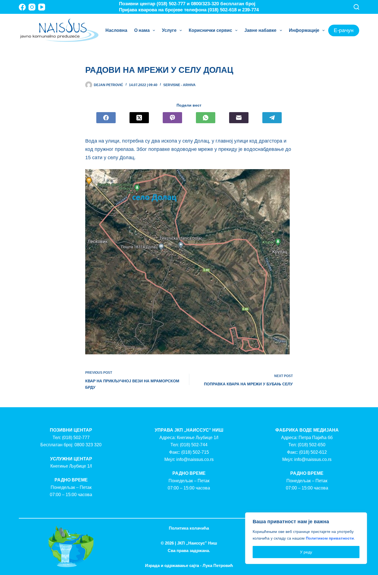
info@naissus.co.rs (195, 459)
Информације (304, 30)
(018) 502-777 (76, 437)
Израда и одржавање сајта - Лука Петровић (189, 565)
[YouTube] (41, 7)
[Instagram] (32, 7)
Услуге (169, 30)
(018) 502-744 (194, 444)
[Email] (238, 117)
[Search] (356, 7)
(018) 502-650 (311, 444)
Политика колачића (189, 528)
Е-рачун (344, 30)
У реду (306, 552)
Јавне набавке (260, 30)
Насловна (116, 30)
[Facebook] (22, 7)
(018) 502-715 (195, 452)
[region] (306, 538)
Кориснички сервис (210, 30)
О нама (142, 30)
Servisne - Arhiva (179, 85)
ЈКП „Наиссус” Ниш (197, 543)
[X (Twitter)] (139, 117)
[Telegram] (272, 117)
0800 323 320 (88, 444)
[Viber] (172, 117)
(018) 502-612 (313, 452)
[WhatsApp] (205, 117)
